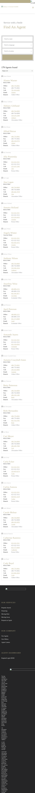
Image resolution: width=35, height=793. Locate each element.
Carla (12, 473)
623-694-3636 (15, 573)
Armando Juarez (10, 334)
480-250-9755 (15, 141)
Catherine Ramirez (12, 538)
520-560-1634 (15, 268)
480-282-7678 (15, 192)
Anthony (14, 270)
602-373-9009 (15, 319)
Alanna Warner (10, 80)
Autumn (13, 372)
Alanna (13, 92)
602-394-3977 (15, 293)
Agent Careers (5, 642)
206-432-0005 (15, 370)
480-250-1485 (15, 395)
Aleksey (13, 118)
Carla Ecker (8, 461)
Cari (12, 448)
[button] (17, 45)
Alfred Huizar (9, 131)
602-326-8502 (15, 344)
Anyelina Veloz (10, 284)
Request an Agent (6, 620)
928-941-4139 (15, 497)
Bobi (12, 423)
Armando (14, 346)
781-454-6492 (15, 90)
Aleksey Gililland (11, 106)
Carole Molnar (10, 512)
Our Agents (4, 636)
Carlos (13, 499)
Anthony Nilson (10, 258)
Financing (4, 611)
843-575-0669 (15, 547)
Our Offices (4, 639)
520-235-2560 (15, 115)
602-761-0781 (15, 420)
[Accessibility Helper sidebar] (33, 2)
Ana (12, 194)
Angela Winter (10, 233)
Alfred (13, 143)
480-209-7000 (15, 446)
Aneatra (13, 219)
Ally (12, 168)
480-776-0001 (15, 86)
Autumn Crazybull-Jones (14, 360)
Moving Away (5, 617)
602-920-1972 (15, 242)
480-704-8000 (15, 111)
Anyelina (14, 296)
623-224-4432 (15, 217)
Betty (12, 397)
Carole (13, 524)
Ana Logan (8, 182)
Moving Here (5, 614)
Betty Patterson (10, 385)
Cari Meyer (8, 436)
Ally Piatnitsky (10, 156)
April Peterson (9, 309)
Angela (13, 245)
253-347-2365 (15, 166)
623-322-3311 (15, 162)
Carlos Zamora (10, 487)
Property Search (6, 607)
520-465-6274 (15, 471)
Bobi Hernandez (10, 411)
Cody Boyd (8, 563)
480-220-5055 (15, 522)
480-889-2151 (15, 289)
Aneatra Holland (10, 207)
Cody (13, 575)
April (12, 321)
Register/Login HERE (8, 658)
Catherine (14, 550)
